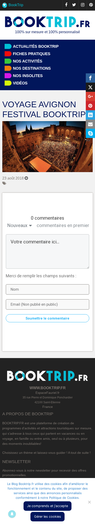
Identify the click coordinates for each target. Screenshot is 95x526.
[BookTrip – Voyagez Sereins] (47, 22)
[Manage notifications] (12, 514)
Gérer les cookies (47, 516)
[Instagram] (82, 5)
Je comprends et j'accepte (47, 506)
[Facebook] (66, 5)
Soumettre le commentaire (47, 318)
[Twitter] (74, 5)
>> (88, 140)
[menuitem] (47, 5)
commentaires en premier (63, 225)
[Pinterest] (91, 5)
